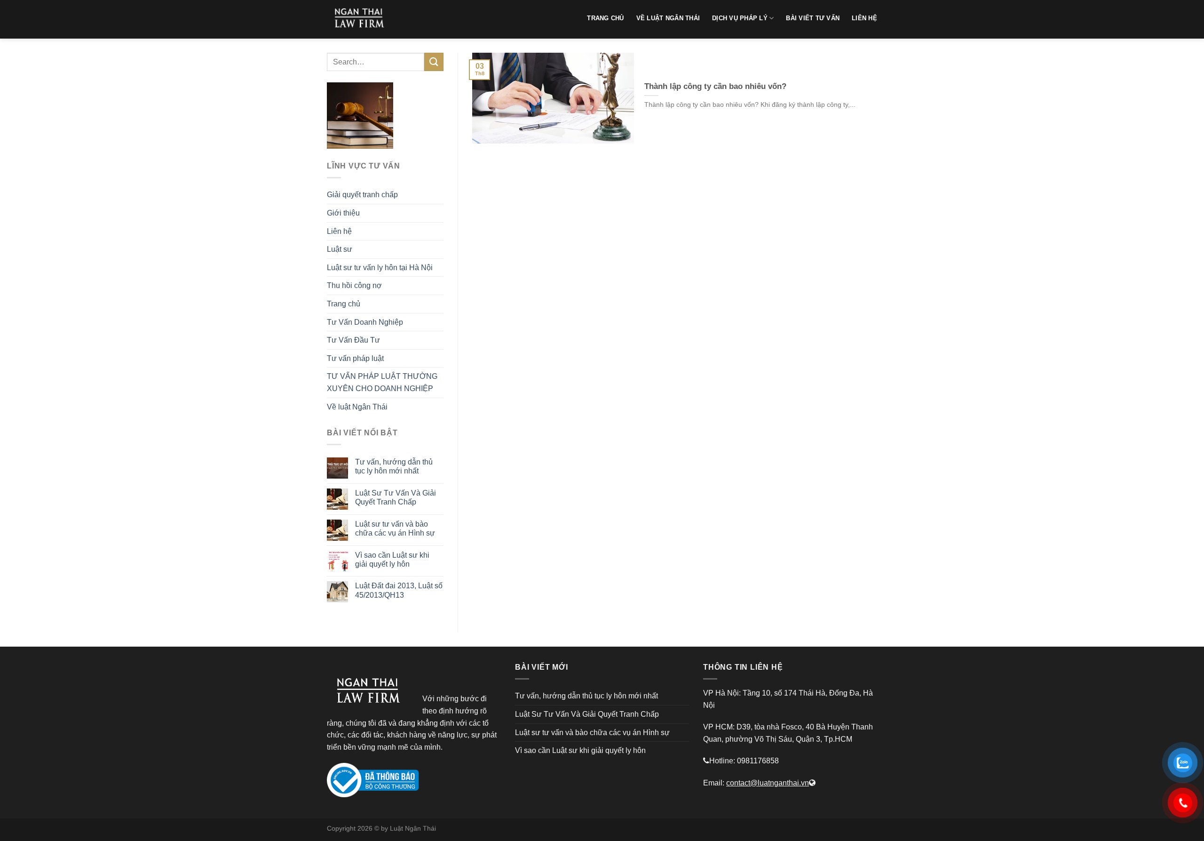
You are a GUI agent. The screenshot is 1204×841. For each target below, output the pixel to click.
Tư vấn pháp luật (355, 358)
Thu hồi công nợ (354, 285)
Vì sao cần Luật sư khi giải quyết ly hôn (392, 559)
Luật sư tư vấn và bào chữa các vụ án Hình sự (395, 528)
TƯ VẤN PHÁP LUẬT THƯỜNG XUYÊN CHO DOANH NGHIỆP (382, 382)
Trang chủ (343, 304)
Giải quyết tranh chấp (362, 195)
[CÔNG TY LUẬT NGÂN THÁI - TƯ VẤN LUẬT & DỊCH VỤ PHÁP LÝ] (362, 19)
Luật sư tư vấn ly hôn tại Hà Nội (380, 268)
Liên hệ (339, 231)
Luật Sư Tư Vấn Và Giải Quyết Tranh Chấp (395, 497)
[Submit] (433, 62)
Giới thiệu (343, 213)
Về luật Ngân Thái (357, 407)
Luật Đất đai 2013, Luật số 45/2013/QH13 (399, 590)
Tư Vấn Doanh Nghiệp (365, 322)
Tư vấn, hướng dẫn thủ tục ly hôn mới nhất (394, 466)
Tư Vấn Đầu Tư (353, 340)
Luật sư (339, 249)
